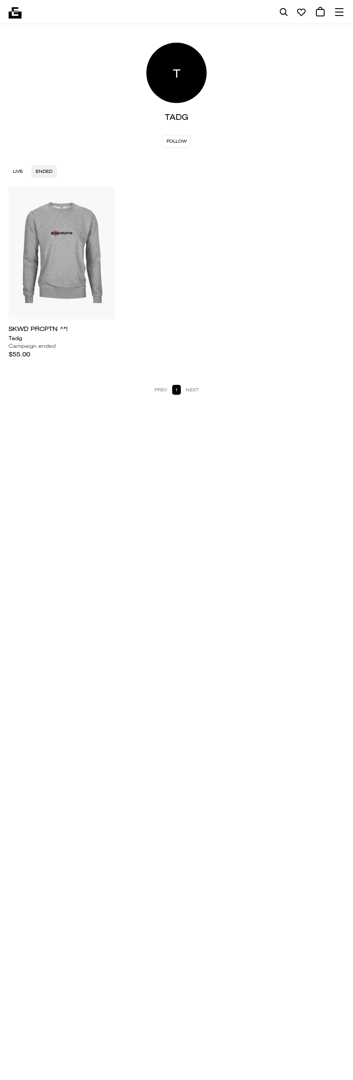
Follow (177, 141)
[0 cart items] (320, 12)
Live (18, 171)
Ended (44, 171)
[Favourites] (301, 12)
